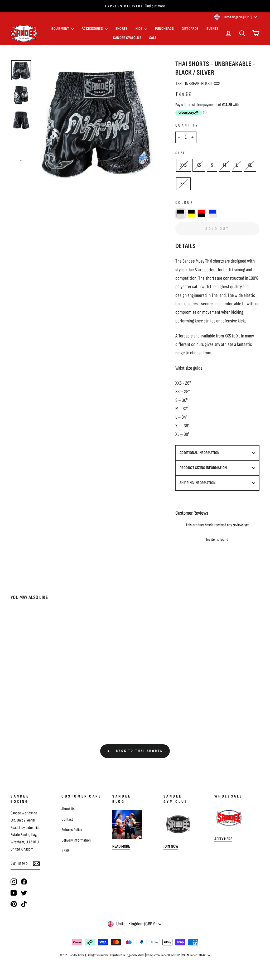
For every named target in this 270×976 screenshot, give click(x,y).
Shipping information (198, 482)
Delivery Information (76, 840)
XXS (183, 165)
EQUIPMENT (60, 28)
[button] (181, 214)
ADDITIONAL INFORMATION (200, 452)
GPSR (65, 850)
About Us (68, 808)
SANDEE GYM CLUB (127, 37)
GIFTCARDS (190, 28)
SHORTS (121, 28)
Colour (184, 202)
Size (180, 153)
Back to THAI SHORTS (138, 751)
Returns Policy (71, 829)
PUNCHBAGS (164, 28)
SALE (153, 37)
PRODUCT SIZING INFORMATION (203, 467)
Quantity (186, 125)
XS (199, 165)
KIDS (139, 28)
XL (250, 165)
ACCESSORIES (93, 28)
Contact (67, 819)
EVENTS (212, 28)
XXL (183, 184)
